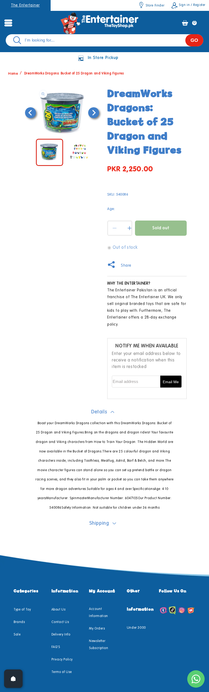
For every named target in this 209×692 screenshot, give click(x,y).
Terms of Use (61, 672)
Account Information (98, 613)
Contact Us (60, 622)
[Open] (13, 678)
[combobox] (104, 40)
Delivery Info (60, 634)
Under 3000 (136, 628)
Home (13, 73)
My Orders (97, 628)
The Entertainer (25, 5)
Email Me (171, 382)
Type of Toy (22, 609)
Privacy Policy (62, 659)
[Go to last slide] (30, 112)
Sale (17, 634)
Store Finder (155, 5)
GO (194, 40)
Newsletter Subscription (98, 645)
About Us (58, 609)
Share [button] (126, 266)
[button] (8, 23)
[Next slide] (93, 112)
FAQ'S (55, 647)
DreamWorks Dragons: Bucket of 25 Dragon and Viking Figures (74, 73)
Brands (19, 622)
